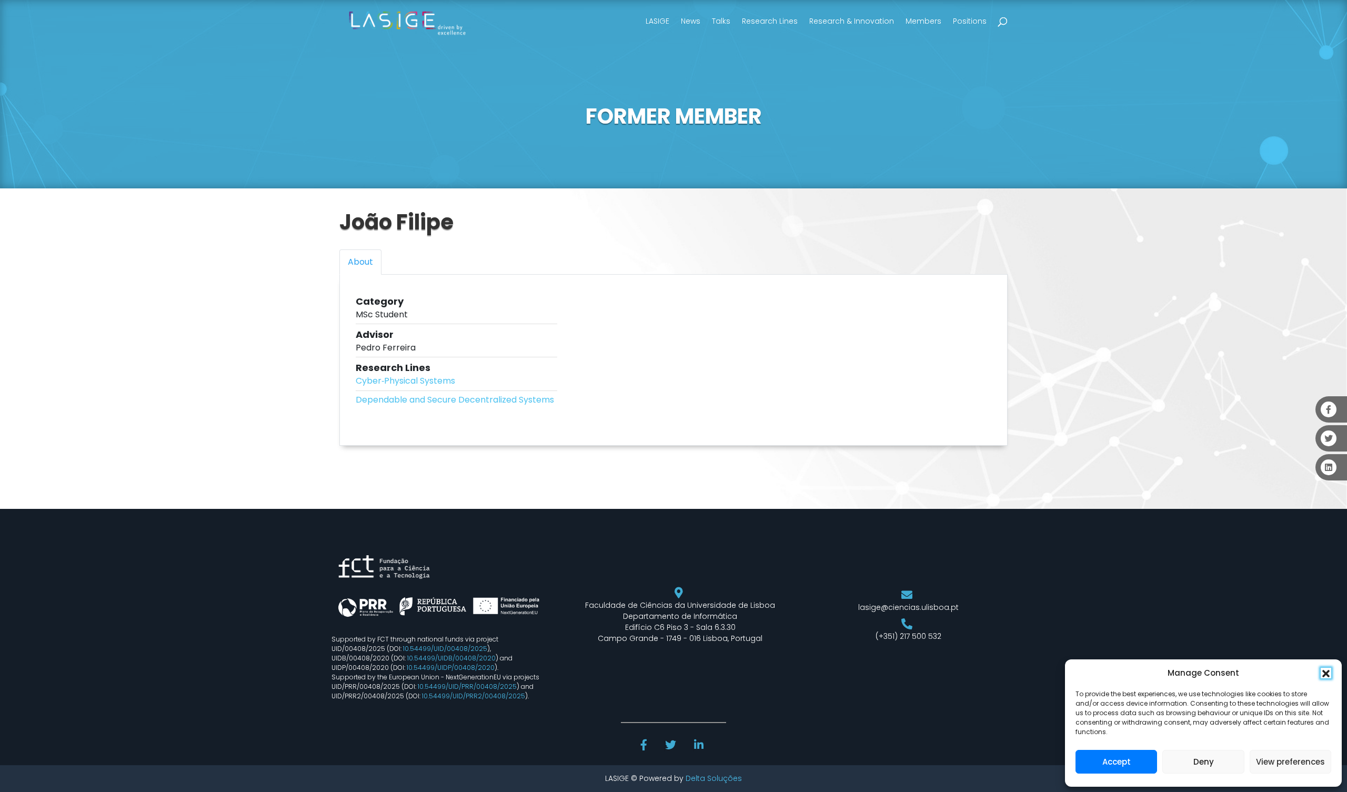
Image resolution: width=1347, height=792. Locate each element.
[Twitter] (672, 746)
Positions (970, 21)
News (690, 21)
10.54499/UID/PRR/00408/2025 (467, 686)
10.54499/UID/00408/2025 (445, 648)
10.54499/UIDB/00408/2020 (451, 658)
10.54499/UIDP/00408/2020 (451, 667)
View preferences (1290, 761)
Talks (721, 21)
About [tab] (360, 262)
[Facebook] (645, 746)
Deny (1203, 761)
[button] (1326, 673)
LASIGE (657, 21)
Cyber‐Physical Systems (405, 381)
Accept (1116, 761)
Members (923, 21)
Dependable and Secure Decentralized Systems (455, 400)
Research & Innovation (851, 21)
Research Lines (770, 21)
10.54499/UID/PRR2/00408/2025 (473, 695)
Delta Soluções (714, 778)
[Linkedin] (699, 746)
